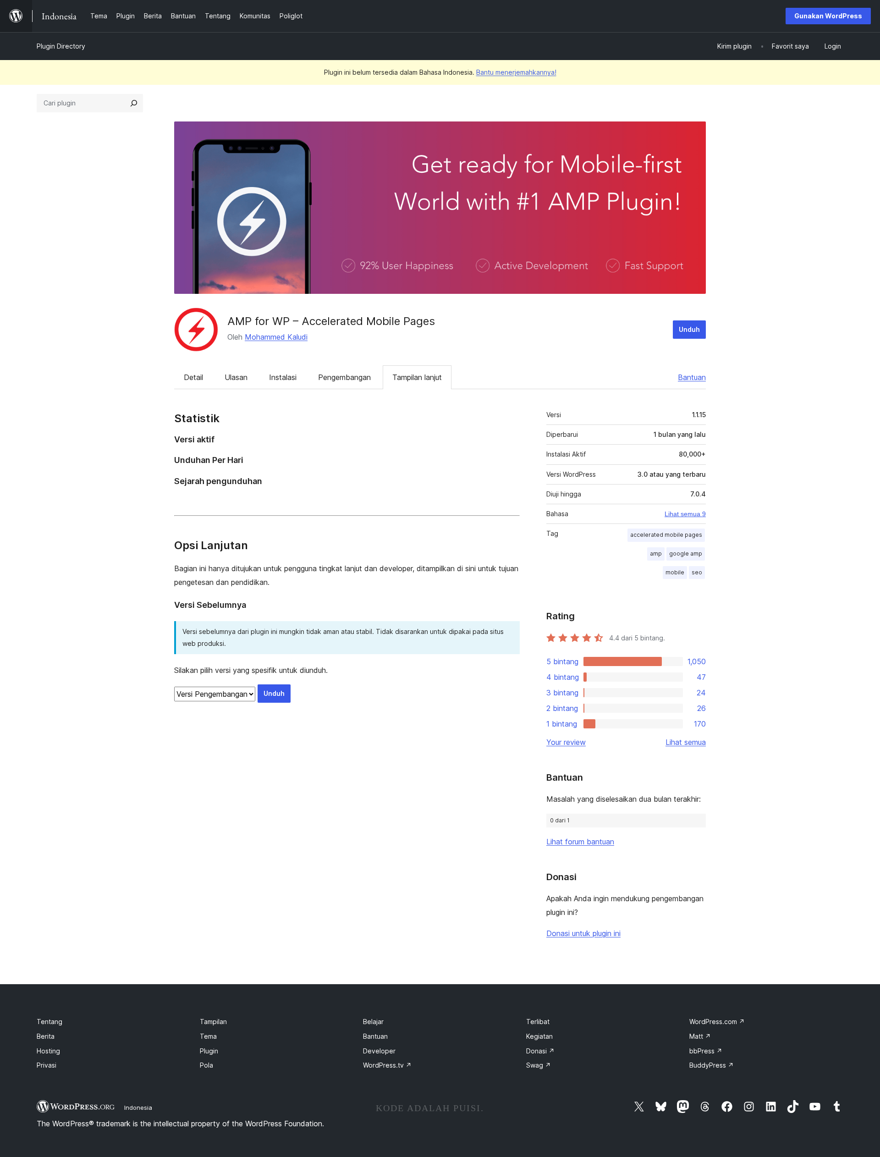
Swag (538, 1065)
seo (697, 572)
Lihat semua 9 (685, 514)
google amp (685, 553)
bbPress (705, 1051)
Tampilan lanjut (417, 377)
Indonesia (138, 1107)
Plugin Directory (61, 46)
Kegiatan (539, 1036)
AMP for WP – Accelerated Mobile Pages (331, 321)
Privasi (46, 1065)
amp (656, 553)
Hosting (48, 1051)
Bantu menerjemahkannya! (516, 72)
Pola (206, 1065)
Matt (700, 1036)
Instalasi (283, 377)
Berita (46, 1036)
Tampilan (213, 1021)
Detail (193, 377)
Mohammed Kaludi (276, 337)
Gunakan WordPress (828, 16)
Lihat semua (686, 742)
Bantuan (692, 377)
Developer (379, 1051)
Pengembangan (344, 377)
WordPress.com (717, 1021)
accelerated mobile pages (666, 534)
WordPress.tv (387, 1065)
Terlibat (538, 1021)
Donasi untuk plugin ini (583, 933)
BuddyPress (711, 1065)
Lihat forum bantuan (580, 841)
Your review (566, 742)
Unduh (689, 329)
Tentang (49, 1021)
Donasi (540, 1051)
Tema (208, 1036)
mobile (675, 572)
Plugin (209, 1051)
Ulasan (236, 377)
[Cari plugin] (134, 103)
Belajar (373, 1021)
